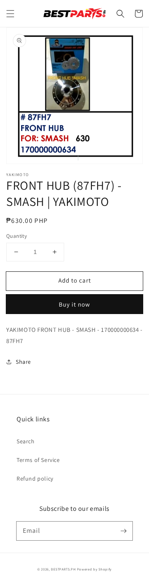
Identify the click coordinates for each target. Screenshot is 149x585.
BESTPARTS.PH (63, 569)
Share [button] (23, 361)
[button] (10, 14)
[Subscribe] (123, 531)
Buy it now (74, 304)
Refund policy (35, 478)
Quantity (16, 235)
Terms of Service (38, 460)
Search (26, 441)
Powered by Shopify (94, 569)
